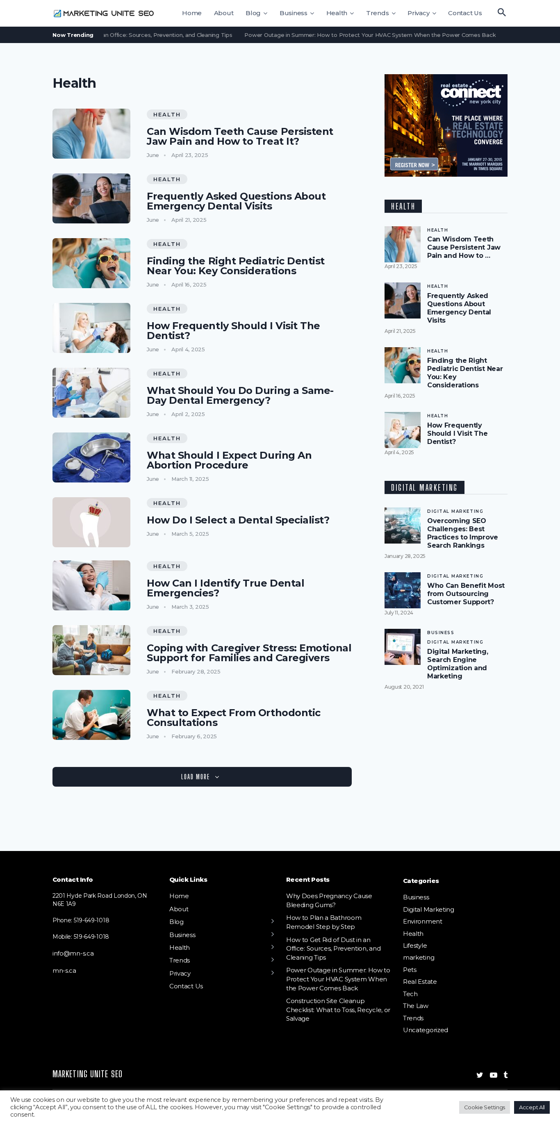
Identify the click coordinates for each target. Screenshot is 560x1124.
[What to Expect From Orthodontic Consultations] (91, 715)
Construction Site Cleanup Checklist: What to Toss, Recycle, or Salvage (338, 1009)
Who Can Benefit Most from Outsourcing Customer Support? (466, 594)
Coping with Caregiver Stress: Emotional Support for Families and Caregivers (249, 653)
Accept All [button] (532, 1107)
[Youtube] (493, 1075)
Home (192, 13)
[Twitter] (479, 1075)
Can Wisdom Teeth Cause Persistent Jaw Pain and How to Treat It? (240, 136)
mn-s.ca (64, 970)
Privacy (418, 13)
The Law (415, 1006)
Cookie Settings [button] (484, 1107)
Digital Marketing (455, 511)
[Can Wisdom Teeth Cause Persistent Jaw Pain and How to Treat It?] (91, 134)
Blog (253, 13)
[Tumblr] (505, 1075)
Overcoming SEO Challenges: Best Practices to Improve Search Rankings (462, 533)
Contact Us (465, 13)
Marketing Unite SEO (87, 1073)
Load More (195, 776)
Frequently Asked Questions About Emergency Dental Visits (236, 201)
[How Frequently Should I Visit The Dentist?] (91, 328)
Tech (410, 994)
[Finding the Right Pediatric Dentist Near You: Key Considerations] (91, 263)
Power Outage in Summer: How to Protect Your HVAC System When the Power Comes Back (356, 35)
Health (337, 13)
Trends (377, 13)
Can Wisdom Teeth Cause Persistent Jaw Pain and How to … (464, 247)
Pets (410, 970)
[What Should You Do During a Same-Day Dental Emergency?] (91, 393)
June (153, 155)
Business (293, 13)
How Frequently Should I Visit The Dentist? (233, 331)
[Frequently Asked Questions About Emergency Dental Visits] (91, 198)
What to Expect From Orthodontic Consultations (234, 718)
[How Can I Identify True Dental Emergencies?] (91, 585)
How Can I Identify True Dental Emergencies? (225, 588)
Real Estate (420, 981)
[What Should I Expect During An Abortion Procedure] (91, 457)
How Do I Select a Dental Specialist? (238, 520)
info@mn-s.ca (72, 953)
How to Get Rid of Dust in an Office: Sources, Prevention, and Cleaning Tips (117, 35)
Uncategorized (425, 1030)
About (224, 13)
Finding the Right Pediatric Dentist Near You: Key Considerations (236, 266)
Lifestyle (415, 945)
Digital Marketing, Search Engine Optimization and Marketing (457, 664)
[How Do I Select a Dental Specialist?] (91, 522)
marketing (418, 957)
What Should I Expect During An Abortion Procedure (229, 460)
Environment (422, 921)
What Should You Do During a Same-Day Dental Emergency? (240, 395)
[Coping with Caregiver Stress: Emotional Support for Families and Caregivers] (91, 650)
